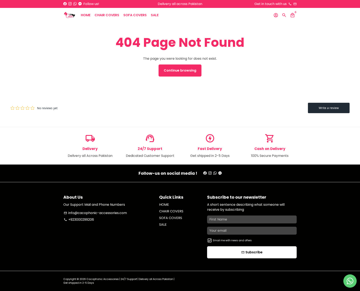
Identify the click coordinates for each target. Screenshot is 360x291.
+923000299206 (79, 219)
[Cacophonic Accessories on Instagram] (70, 3)
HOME (85, 15)
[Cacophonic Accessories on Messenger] (80, 3)
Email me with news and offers (232, 240)
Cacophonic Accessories (102, 279)
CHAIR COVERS (107, 15)
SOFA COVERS (135, 15)
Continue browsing (180, 70)
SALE (155, 15)
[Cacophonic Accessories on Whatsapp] (75, 3)
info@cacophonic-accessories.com (95, 213)
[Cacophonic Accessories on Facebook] (65, 3)
